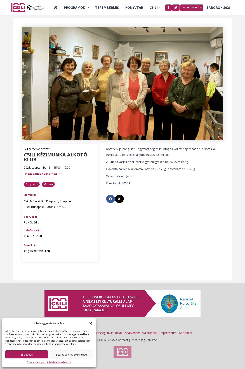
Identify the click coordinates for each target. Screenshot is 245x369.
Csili (154, 7)
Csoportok (32, 184)
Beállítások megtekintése (71, 354)
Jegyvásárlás (191, 7)
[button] (91, 323)
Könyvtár (134, 7)
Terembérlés (107, 7)
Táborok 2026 (218, 7)
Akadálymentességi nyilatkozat (101, 333)
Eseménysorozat (38, 149)
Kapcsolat (185, 333)
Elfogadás (27, 354)
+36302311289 (33, 236)
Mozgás (48, 184)
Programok (74, 7)
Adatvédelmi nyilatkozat (59, 362)
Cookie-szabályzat (36, 362)
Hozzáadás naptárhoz (41, 174)
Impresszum (168, 333)
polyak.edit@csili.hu (37, 251)
